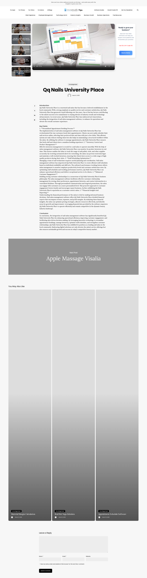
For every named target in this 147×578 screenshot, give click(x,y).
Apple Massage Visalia (73, 257)
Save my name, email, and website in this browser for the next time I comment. (62, 564)
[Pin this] (34, 120)
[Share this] (34, 106)
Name (41, 556)
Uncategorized (73, 84)
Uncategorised (16, 511)
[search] (138, 10)
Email (64, 556)
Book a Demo (126, 53)
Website (88, 556)
